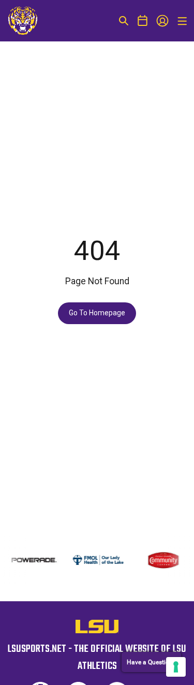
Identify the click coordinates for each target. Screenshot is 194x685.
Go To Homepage (97, 313)
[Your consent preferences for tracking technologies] (176, 667)
